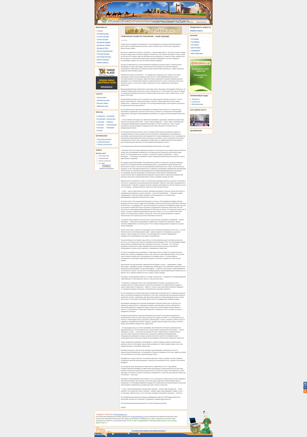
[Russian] (114, 21)
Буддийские (101, 119)
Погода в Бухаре (168, 22)
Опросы (190, 22)
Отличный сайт (104, 156)
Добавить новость (196, 30)
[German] (149, 21)
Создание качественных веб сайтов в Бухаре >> (149, 431)
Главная (156, 22)
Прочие (100, 130)
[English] (125, 21)
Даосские (100, 125)
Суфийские (101, 116)
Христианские (112, 125)
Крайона (110, 122)
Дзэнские (100, 127)
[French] (137, 21)
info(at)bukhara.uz (121, 414)
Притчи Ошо (111, 119)
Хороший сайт (104, 158)
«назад (123, 407)
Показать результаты (106, 168)
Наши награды (201, 22)
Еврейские (110, 127)
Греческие (100, 122)
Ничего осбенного (105, 161)
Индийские (111, 116)
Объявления (181, 22)
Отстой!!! (102, 163)
